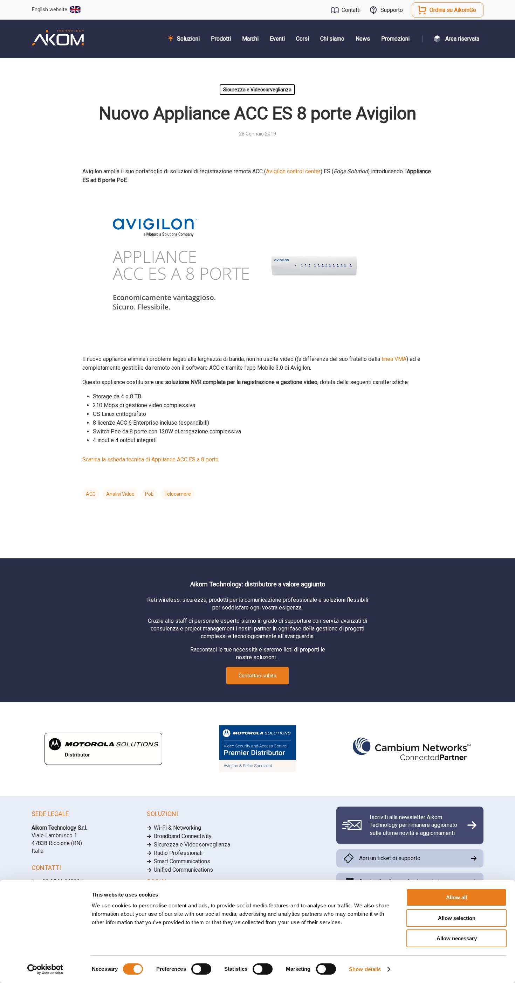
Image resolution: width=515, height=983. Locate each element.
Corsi (302, 38)
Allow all (456, 897)
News (363, 38)
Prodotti (221, 38)
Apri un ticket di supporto (389, 858)
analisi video (120, 494)
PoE (149, 494)
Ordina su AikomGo (453, 10)
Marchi (250, 38)
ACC (91, 494)
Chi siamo (332, 38)
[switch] (201, 969)
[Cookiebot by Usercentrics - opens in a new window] (45, 969)
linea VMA (394, 359)
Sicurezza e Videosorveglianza (257, 89)
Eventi (277, 38)
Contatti (351, 10)
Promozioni (395, 38)
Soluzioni (188, 38)
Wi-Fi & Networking (177, 827)
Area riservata (462, 38)
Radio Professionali (178, 853)
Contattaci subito (257, 675)
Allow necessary (457, 938)
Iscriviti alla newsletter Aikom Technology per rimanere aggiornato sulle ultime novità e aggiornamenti (413, 825)
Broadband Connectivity (183, 836)
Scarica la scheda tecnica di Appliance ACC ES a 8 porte (150, 459)
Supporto (391, 10)
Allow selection (456, 918)
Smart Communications (182, 861)
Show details (365, 969)
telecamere (177, 494)
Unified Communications (183, 869)
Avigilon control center (293, 171)
